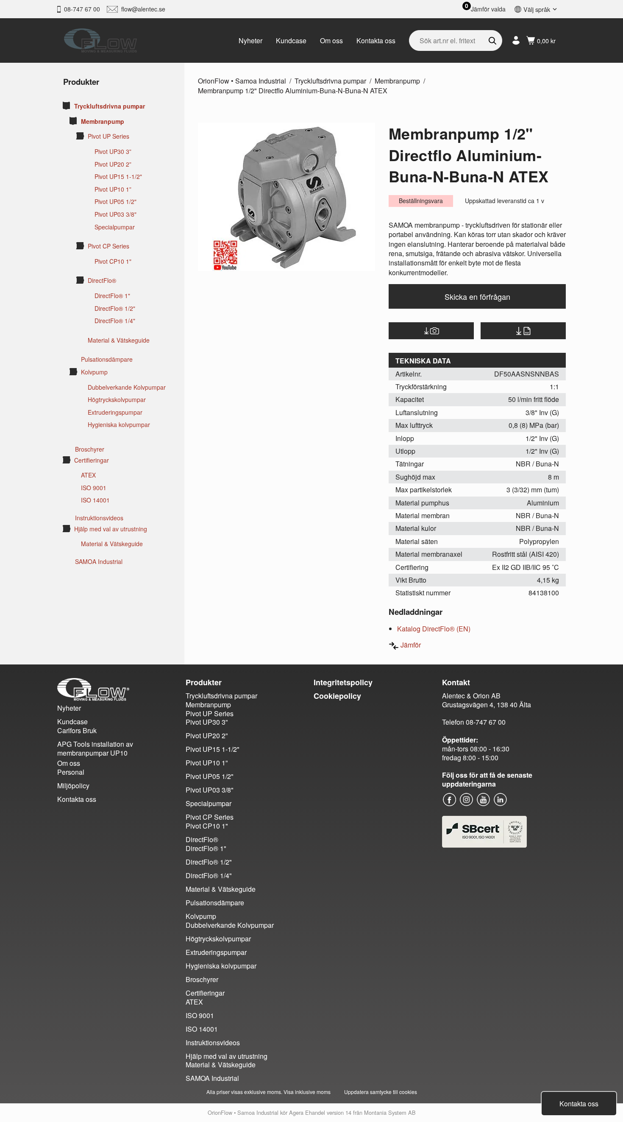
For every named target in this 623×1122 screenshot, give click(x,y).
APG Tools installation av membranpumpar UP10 (95, 748)
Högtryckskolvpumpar (117, 400)
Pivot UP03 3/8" (115, 214)
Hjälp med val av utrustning (110, 529)
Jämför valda (488, 9)
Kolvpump (94, 372)
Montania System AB (390, 1112)
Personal (70, 772)
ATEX (88, 475)
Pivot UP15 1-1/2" (118, 177)
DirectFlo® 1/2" (115, 308)
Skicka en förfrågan (477, 296)
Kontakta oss (375, 40)
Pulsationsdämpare (107, 359)
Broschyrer (89, 449)
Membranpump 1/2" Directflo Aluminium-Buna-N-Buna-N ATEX (292, 90)
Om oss (331, 40)
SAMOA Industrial (98, 562)
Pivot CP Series (108, 246)
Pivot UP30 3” (113, 152)
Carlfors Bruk (77, 730)
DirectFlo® (102, 280)
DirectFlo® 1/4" (115, 321)
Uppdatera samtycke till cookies (380, 1091)
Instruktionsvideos (99, 518)
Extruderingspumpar (115, 412)
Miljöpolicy (73, 785)
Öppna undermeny (66, 105)
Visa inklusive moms (307, 1091)
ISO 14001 (95, 500)
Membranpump (102, 121)
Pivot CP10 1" (113, 261)
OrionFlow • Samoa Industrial (242, 81)
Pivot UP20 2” (113, 164)
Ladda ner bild (431, 330)
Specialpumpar (115, 227)
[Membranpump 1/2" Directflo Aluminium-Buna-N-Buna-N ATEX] (286, 197)
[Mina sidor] (516, 40)
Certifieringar (91, 460)
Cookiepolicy (337, 695)
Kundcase (291, 40)
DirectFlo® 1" (112, 296)
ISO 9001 (93, 488)
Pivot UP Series (108, 136)
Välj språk (536, 9)
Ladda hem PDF (523, 330)
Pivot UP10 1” (113, 189)
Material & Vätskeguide (119, 340)
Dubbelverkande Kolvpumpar (127, 387)
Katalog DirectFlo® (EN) (433, 629)
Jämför (410, 645)
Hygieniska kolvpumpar (119, 425)
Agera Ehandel (307, 1112)
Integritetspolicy (343, 682)
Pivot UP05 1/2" (115, 202)
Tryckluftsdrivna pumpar (109, 106)
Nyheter (250, 40)
